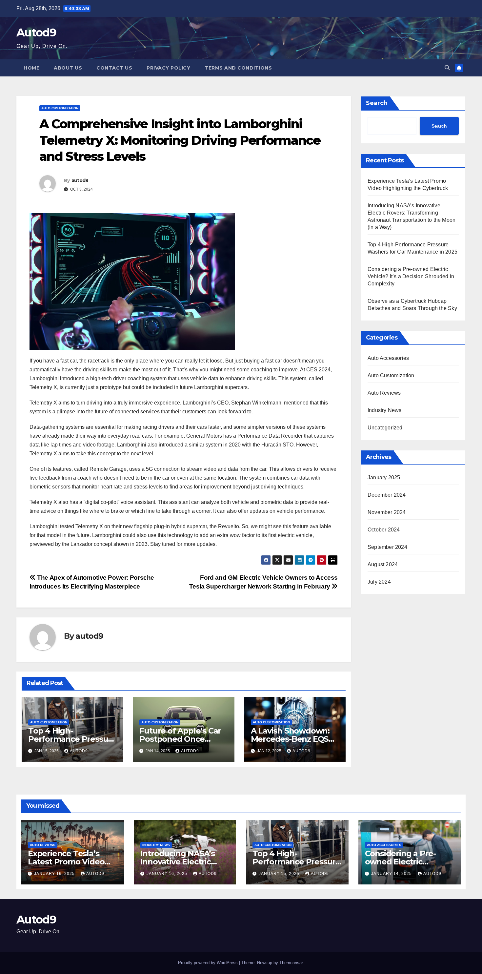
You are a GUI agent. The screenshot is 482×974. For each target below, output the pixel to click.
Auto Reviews (384, 393)
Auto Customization (59, 108)
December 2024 (387, 495)
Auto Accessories (388, 358)
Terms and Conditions (238, 68)
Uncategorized (385, 427)
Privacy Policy (168, 68)
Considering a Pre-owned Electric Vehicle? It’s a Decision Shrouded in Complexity (411, 276)
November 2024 (387, 512)
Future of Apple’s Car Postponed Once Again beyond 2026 (180, 739)
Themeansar (291, 962)
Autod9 (36, 32)
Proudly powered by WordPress (208, 962)
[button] (447, 68)
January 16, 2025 (55, 873)
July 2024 (379, 582)
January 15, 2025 (280, 873)
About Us (68, 68)
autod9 (80, 180)
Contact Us (114, 68)
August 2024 (383, 564)
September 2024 (387, 547)
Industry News (385, 410)
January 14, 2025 (392, 873)
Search (377, 103)
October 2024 (384, 529)
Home (31, 68)
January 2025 (384, 477)
